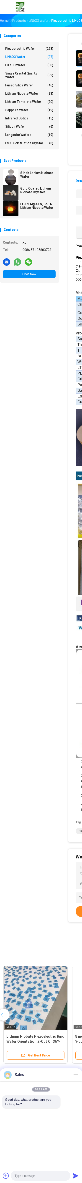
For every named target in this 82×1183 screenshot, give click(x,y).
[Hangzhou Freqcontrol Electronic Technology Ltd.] (20, 6)
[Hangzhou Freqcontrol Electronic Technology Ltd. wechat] (28, 261)
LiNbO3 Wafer (29, 57)
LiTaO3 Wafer (29, 65)
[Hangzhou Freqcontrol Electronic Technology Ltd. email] (6, 261)
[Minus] (75, 1075)
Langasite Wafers (29, 135)
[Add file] (6, 1176)
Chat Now (29, 274)
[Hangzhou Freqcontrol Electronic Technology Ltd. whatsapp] (17, 261)
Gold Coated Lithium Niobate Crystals (35, 190)
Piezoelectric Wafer (29, 48)
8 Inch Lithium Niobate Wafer (36, 174)
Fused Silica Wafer (29, 85)
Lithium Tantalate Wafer (29, 102)
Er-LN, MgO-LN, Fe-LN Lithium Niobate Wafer (36, 206)
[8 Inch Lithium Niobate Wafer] (10, 177)
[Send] (75, 1176)
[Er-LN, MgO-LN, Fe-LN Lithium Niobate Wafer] (10, 208)
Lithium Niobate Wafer (29, 93)
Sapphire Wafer (29, 110)
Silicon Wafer (29, 126)
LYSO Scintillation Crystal (29, 143)
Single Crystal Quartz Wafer (29, 75)
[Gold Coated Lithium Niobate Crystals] (10, 193)
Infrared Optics (29, 118)
